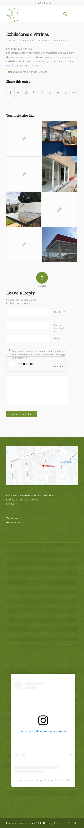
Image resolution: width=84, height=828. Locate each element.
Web (56, 338)
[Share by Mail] (74, 92)
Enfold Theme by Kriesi (48, 823)
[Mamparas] (59, 138)
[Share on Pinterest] (34, 92)
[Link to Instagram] (75, 823)
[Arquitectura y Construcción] (23, 174)
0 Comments (30, 40)
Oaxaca (43, 71)
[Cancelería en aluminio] (59, 174)
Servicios (46, 40)
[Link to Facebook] (69, 823)
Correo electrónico (60, 328)
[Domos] (23, 209)
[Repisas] (23, 138)
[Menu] (72, 14)
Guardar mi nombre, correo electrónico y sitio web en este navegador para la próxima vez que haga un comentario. (39, 354)
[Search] (63, 14)
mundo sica (63, 40)
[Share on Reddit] (66, 92)
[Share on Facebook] (10, 92)
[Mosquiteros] (23, 244)
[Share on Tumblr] (50, 92)
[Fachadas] (59, 244)
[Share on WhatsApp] (26, 92)
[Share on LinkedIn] (42, 92)
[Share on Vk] (58, 92)
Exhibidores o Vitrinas (27, 34)
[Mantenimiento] (59, 209)
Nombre (59, 312)
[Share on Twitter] (18, 92)
